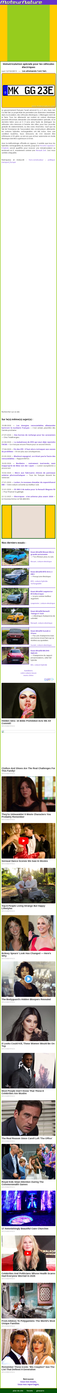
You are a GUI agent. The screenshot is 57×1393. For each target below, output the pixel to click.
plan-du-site (18, 1390)
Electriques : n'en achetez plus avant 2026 (33, 496)
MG (32, 665)
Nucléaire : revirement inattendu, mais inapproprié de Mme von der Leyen (28, 464)
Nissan (33, 561)
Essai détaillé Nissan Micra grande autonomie (42, 553)
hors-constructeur (36, 160)
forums (30, 1390)
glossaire (40, 1390)
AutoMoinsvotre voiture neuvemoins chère (28, 673)
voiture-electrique (44, 561)
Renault (34, 623)
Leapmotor (35, 603)
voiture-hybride (41, 665)
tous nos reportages (28, 1384)
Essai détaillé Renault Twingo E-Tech (40, 612)
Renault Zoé (41, 150)
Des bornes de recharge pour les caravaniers (34, 435)
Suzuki (33, 645)
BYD (32, 581)
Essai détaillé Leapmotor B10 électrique (42, 592)
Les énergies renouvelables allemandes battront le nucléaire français (28, 426)
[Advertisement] (28, 33)
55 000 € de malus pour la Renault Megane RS (34, 489)
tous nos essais (28, 1381)
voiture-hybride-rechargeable (39, 582)
